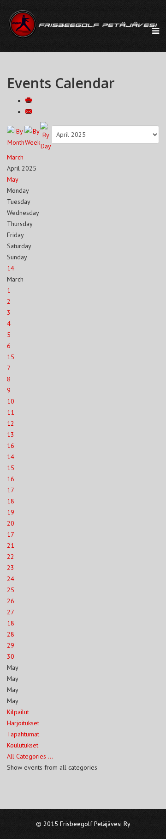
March (15, 157)
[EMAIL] (29, 112)
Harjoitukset (23, 723)
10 (10, 401)
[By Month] (15, 137)
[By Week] (32, 137)
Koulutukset (22, 745)
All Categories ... (30, 756)
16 (10, 445)
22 (10, 556)
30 (10, 656)
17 (10, 490)
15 (10, 357)
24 (10, 579)
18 (10, 501)
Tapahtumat (23, 734)
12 (10, 423)
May (12, 179)
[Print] (29, 101)
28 (10, 634)
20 (10, 523)
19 (10, 512)
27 (10, 612)
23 (10, 567)
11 (10, 412)
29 (10, 645)
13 (10, 434)
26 (10, 601)
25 (10, 590)
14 (10, 268)
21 (10, 545)
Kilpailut (18, 712)
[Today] (45, 137)
